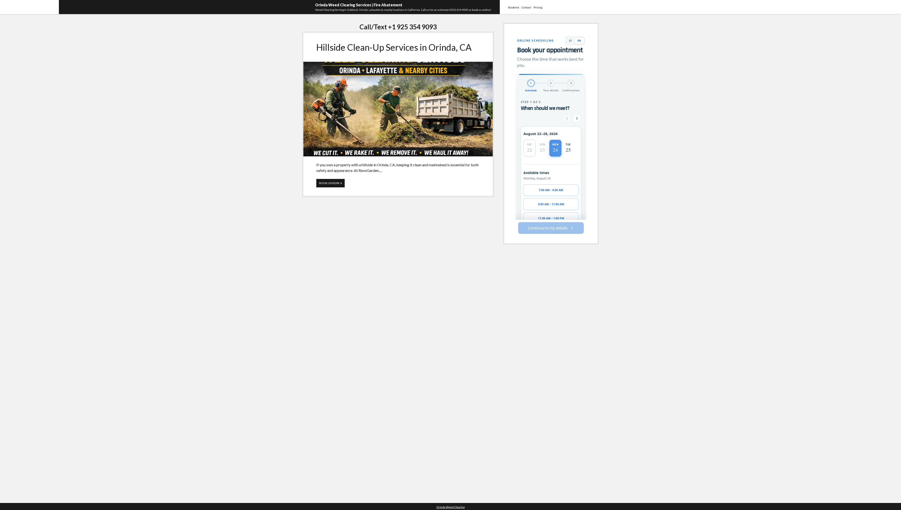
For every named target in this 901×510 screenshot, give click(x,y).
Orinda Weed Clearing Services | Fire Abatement (358, 5)
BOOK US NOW (332, 184)
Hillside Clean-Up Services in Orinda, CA (394, 47)
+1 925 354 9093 (412, 27)
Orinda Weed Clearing (450, 507)
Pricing (538, 7)
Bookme (513, 7)
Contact (526, 7)
